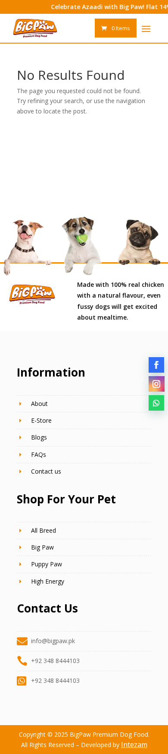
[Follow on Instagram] (156, 384)
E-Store (41, 420)
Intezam (134, 744)
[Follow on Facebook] (156, 365)
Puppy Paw (46, 564)
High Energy (47, 581)
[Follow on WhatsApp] (156, 403)
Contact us (46, 471)
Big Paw (42, 547)
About (39, 403)
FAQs (38, 454)
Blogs (39, 437)
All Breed (43, 530)
